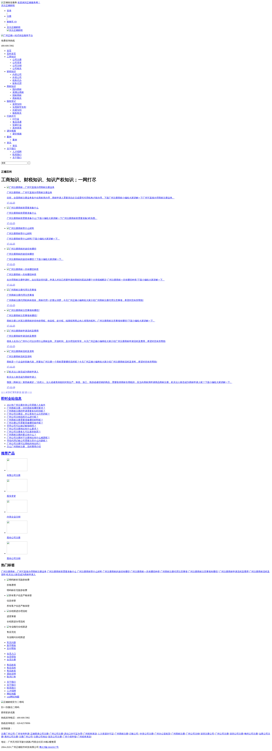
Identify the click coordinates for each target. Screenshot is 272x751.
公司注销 (17, 65)
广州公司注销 (192, 733)
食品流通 (17, 122)
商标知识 (11, 86)
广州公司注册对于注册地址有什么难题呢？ (28, 437)
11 (20, 392)
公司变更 (17, 62)
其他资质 (17, 128)
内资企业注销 (13, 517)
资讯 (9, 143)
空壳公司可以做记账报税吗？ (21, 426)
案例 (9, 137)
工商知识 (11, 56)
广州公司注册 (56, 733)
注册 (9, 16)
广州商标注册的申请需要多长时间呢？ (26, 411)
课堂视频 (11, 131)
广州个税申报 (69, 736)
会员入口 (11, 653)
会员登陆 (11, 656)
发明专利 (17, 104)
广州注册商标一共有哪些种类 (145, 571)
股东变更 (11, 496)
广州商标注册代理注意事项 (174, 571)
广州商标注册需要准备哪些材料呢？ (25, 420)
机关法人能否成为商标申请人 (21, 574)
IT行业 (15, 119)
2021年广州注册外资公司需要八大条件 (26, 405)
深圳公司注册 (236, 733)
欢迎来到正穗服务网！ (29, 2)
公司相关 (17, 68)
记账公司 (134, 733)
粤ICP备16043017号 (49, 747)
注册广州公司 (8, 733)
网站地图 (11, 694)
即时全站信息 (11, 398)
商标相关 (17, 98)
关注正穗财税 (8, 5)
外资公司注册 (146, 733)
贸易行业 (17, 125)
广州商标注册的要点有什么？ (21, 434)
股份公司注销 (13, 558)
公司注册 (17, 59)
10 (17, 392)
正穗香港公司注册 (39, 733)
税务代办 (17, 80)
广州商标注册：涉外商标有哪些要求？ (26, 408)
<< (2, 392)
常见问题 (11, 642)
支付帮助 (11, 648)
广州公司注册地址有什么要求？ (23, 429)
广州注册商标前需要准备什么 (61, 571)
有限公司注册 (13, 475)
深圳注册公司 (207, 733)
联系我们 (17, 154)
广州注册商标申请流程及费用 (234, 571)
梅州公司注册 (251, 733)
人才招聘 (17, 151)
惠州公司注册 (11, 736)
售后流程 (11, 668)
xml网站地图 (13, 697)
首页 (9, 50)
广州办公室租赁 (162, 733)
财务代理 (17, 83)
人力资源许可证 (106, 733)
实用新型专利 (19, 107)
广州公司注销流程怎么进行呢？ (23, 417)
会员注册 (11, 659)
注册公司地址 (40, 736)
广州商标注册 (121, 733)
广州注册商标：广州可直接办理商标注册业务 (23, 571)
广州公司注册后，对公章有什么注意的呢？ (28, 414)
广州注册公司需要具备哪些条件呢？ (25, 423)
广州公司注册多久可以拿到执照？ (24, 431)
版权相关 (17, 113)
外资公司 (17, 77)
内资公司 (17, 74)
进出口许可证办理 (73, 733)
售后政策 (11, 665)
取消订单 (11, 677)
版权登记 (11, 101)
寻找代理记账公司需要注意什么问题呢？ (27, 440)
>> (30, 392)
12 (23, 392)
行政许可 (11, 116)
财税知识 (11, 71)
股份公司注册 (13, 537)
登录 (9, 10)
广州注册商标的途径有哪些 (116, 571)
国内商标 (17, 89)
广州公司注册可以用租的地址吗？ (24, 443)
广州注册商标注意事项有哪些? (203, 571)
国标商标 (17, 95)
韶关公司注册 (55, 736)
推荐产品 (8, 453)
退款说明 (11, 674)
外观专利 (17, 110)
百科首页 (11, 53)
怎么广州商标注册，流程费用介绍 (24, 446)
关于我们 (11, 148)
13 (26, 392)
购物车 (12, 21)
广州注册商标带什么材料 (89, 571)
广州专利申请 (22, 733)
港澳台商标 (18, 92)
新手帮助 (11, 645)
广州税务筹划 (90, 733)
